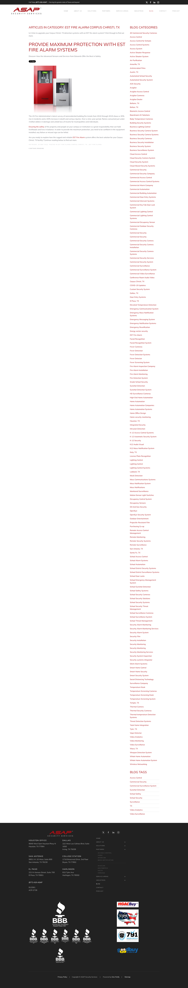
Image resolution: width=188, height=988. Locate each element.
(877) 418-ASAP (41, 2)
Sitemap (127, 977)
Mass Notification (105, 860)
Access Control (136, 778)
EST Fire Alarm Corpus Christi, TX (73, 144)
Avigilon (101, 865)
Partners (100, 849)
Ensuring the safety (36, 127)
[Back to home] (26, 11)
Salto (100, 870)
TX (131, 806)
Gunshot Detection (137, 790)
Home (66, 11)
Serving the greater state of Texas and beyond (64, 2)
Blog (151, 11)
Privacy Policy (63, 977)
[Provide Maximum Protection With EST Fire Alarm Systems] (52, 88)
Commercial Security (138, 782)
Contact (163, 11)
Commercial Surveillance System (143, 786)
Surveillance (135, 802)
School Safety (135, 794)
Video (100, 855)
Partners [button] (106, 11)
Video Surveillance (137, 814)
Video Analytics (136, 810)
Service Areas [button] (122, 11)
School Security (136, 798)
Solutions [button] (92, 11)
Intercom (102, 857)
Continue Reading (36, 148)
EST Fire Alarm (79, 137)
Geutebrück (103, 868)
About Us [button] (78, 11)
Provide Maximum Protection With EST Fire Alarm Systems (77, 47)
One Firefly (115, 977)
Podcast (176, 11)
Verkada (101, 873)
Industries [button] (139, 11)
